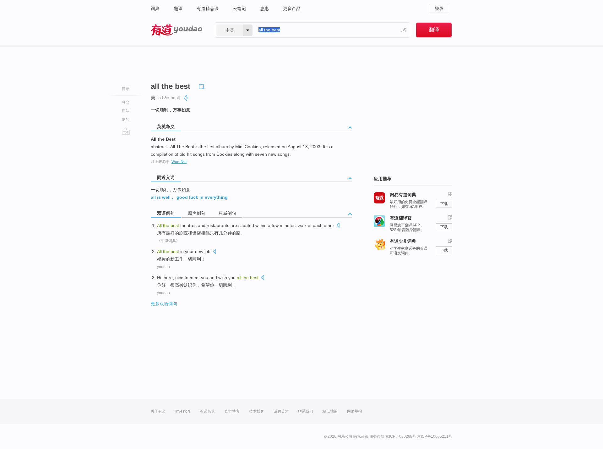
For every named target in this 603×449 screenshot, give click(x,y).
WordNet (179, 162)
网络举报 (354, 411)
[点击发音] (338, 226)
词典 (155, 8)
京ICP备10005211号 (434, 436)
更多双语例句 (164, 303)
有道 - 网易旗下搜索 (176, 30)
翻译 (178, 8)
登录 (439, 8)
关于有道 (158, 411)
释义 (125, 102)
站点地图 (330, 411)
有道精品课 (208, 8)
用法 (125, 111)
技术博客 (256, 411)
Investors (183, 411)
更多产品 (292, 8)
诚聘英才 (281, 411)
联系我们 (305, 411)
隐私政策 (360, 436)
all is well (161, 197)
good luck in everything (202, 197)
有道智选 (207, 411)
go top (126, 131)
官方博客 (232, 411)
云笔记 (239, 8)
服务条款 (376, 436)
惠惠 (264, 8)
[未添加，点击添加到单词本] (202, 86)
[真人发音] (186, 98)
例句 (125, 119)
